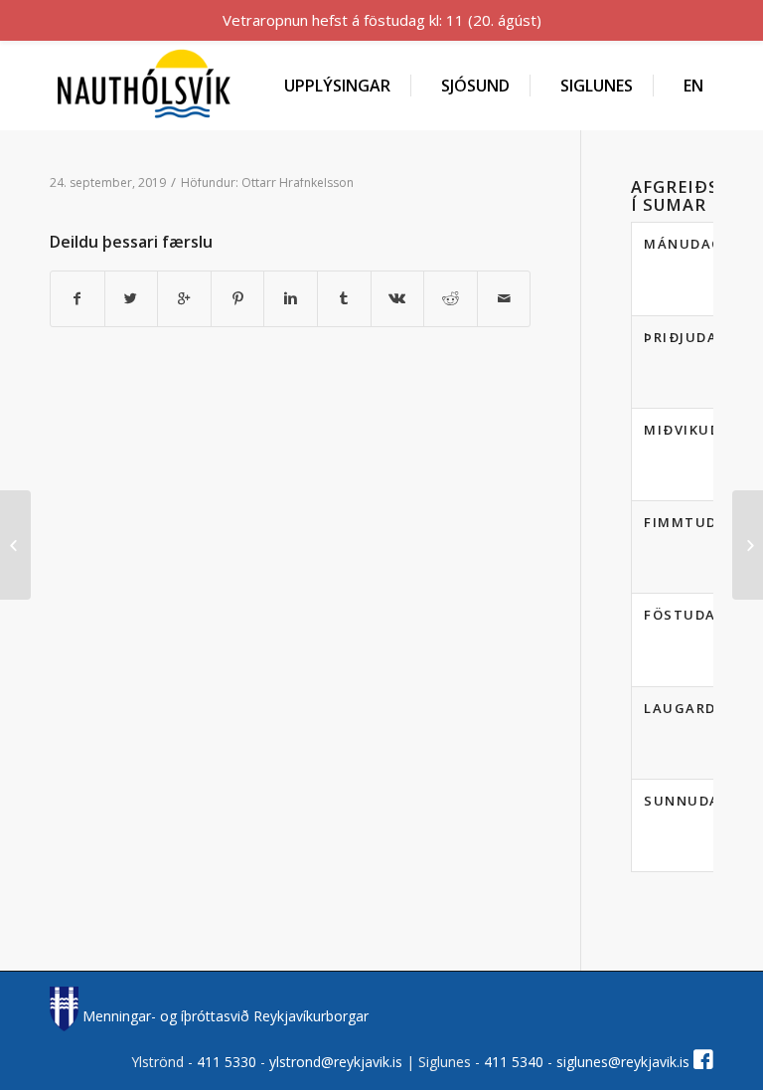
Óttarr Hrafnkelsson (297, 182)
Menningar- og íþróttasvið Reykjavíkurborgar (223, 1015)
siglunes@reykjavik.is (622, 1061)
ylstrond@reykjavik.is (335, 1061)
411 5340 (515, 1061)
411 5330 (228, 1061)
